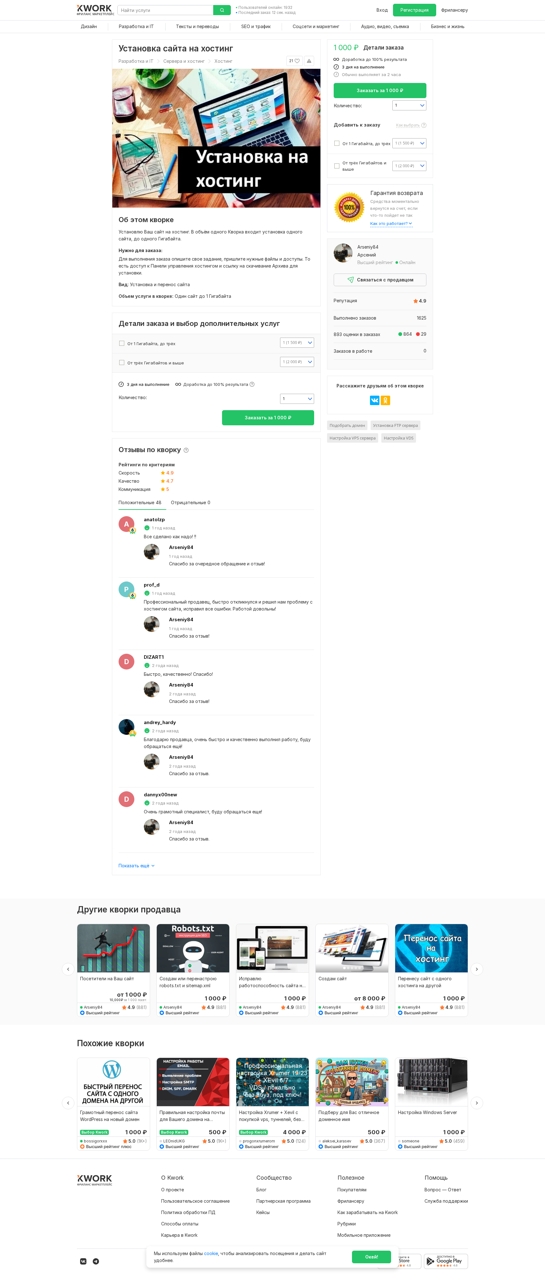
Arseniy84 (181, 547)
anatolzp (154, 519)
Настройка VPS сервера (353, 438)
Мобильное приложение (363, 1235)
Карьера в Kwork (179, 1235)
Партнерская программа (283, 1201)
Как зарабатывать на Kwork (367, 1212)
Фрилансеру (454, 10)
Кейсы (263, 1212)
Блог (261, 1189)
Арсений (366, 254)
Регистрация (415, 10)
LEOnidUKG (174, 1141)
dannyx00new (160, 795)
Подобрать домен (347, 425)
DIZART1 (154, 657)
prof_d (152, 585)
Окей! (371, 1256)
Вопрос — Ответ (443, 1189)
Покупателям (351, 1189)
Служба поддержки (446, 1201)
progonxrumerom (259, 1141)
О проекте (172, 1189)
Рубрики (346, 1223)
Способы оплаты (179, 1223)
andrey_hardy (160, 722)
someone (410, 1141)
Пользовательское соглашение (195, 1201)
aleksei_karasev (336, 1141)
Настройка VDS (398, 438)
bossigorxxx (95, 1141)
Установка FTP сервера (395, 425)
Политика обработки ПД (188, 1212)
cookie (211, 1253)
